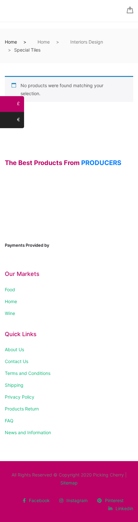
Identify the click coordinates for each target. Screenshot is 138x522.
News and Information (28, 432)
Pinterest (114, 500)
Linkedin (124, 508)
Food (10, 289)
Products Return (22, 408)
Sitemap (69, 482)
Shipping (14, 385)
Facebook (39, 500)
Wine (10, 313)
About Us (14, 349)
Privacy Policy (19, 397)
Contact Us (16, 361)
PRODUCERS (101, 163)
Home (11, 42)
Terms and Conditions (27, 373)
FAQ (9, 420)
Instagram (77, 500)
